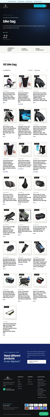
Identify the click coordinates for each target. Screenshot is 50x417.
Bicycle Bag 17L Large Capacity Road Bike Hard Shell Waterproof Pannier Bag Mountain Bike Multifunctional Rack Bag (39, 197)
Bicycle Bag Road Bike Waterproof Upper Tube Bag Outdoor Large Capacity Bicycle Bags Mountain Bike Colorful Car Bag (9, 96)
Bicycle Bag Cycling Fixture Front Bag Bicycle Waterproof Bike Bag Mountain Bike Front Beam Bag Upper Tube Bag (9, 130)
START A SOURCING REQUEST (36, 362)
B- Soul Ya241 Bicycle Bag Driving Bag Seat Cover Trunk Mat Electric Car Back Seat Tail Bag (40, 229)
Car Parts (20, 386)
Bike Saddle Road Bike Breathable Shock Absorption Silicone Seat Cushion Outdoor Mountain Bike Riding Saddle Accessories (24, 198)
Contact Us (30, 381)
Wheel (19, 381)
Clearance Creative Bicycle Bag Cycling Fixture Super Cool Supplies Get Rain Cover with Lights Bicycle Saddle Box (10, 198)
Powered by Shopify (27, 414)
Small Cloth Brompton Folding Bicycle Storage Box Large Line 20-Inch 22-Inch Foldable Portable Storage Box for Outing (24, 163)
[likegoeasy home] (9, 6)
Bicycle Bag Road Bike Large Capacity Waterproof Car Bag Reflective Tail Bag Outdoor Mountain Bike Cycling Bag (9, 230)
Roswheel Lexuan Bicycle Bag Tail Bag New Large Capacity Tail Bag (24, 260)
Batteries (19, 384)
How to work (30, 384)
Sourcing (19, 388)
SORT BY (31, 70)
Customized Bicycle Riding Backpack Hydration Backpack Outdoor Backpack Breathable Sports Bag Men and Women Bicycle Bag (24, 97)
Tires (19, 379)
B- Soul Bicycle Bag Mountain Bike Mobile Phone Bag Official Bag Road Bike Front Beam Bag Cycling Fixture (9, 294)
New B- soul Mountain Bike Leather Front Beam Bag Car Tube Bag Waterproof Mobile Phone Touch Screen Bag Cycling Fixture (40, 295)
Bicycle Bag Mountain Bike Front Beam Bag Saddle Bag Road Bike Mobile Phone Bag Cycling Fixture (25, 230)
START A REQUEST (39, 5)
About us (29, 379)
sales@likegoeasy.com (42, 397)
